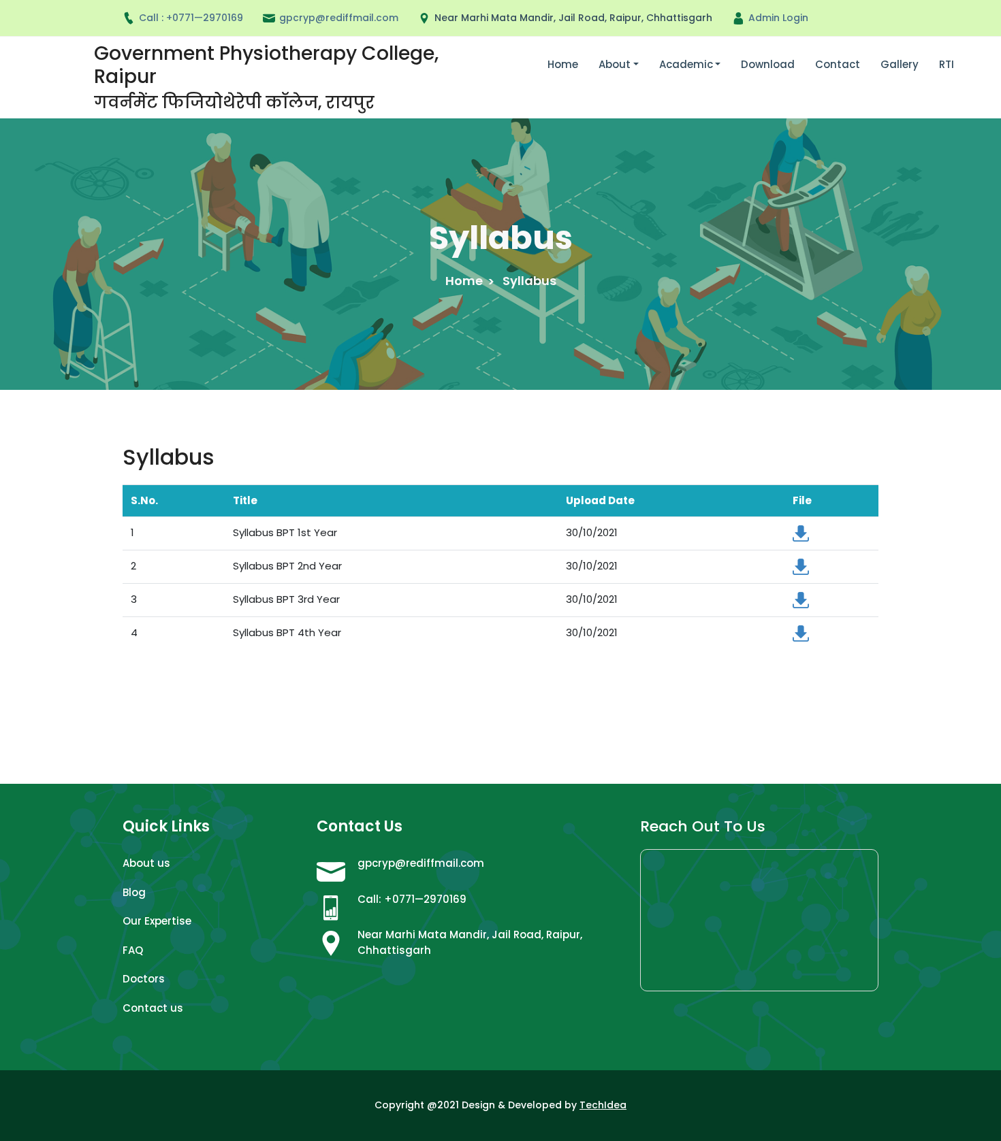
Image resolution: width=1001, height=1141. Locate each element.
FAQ (133, 950)
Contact (837, 64)
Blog (134, 892)
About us (146, 863)
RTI (946, 64)
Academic (686, 64)
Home (562, 64)
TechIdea (602, 1105)
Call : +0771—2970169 (191, 17)
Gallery (899, 64)
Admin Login (778, 17)
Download (768, 64)
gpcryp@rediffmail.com (421, 863)
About (615, 64)
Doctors (144, 979)
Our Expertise (157, 921)
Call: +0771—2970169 (412, 899)
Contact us (153, 1008)
